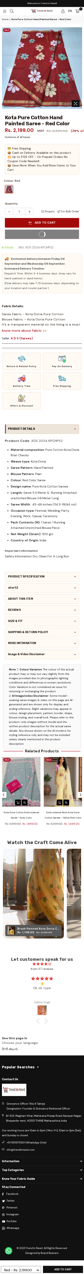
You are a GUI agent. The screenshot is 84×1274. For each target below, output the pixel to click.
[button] (22, 361)
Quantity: (11, 203)
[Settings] (62, 11)
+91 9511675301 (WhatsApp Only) (26, 1142)
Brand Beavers (50, 1253)
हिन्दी (5, 1049)
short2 (13, 587)
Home (5, 19)
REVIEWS (14, 610)
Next (81, 795)
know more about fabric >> (24, 330)
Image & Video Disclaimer (26, 654)
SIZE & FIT (15, 621)
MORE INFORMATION (22, 643)
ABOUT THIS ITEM (20, 599)
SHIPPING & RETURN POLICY (28, 632)
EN (70, 11)
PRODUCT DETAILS (21, 429)
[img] (42, 964)
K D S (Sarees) (22, 338)
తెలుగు (13, 1049)
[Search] (11, 11)
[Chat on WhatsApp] (8, 1250)
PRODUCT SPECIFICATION (26, 576)
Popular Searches (20, 1067)
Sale (6, 30)
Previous (3, 795)
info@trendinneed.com (21, 1149)
